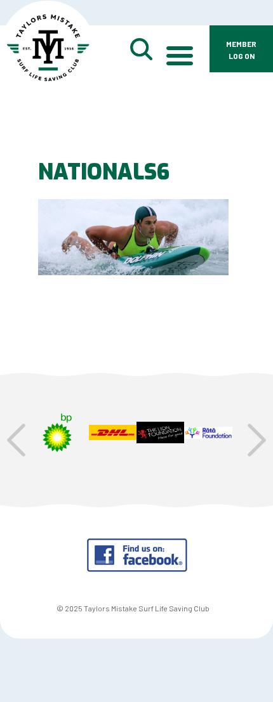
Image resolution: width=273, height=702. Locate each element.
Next (257, 440)
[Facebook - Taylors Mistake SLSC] (137, 568)
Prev (16, 440)
